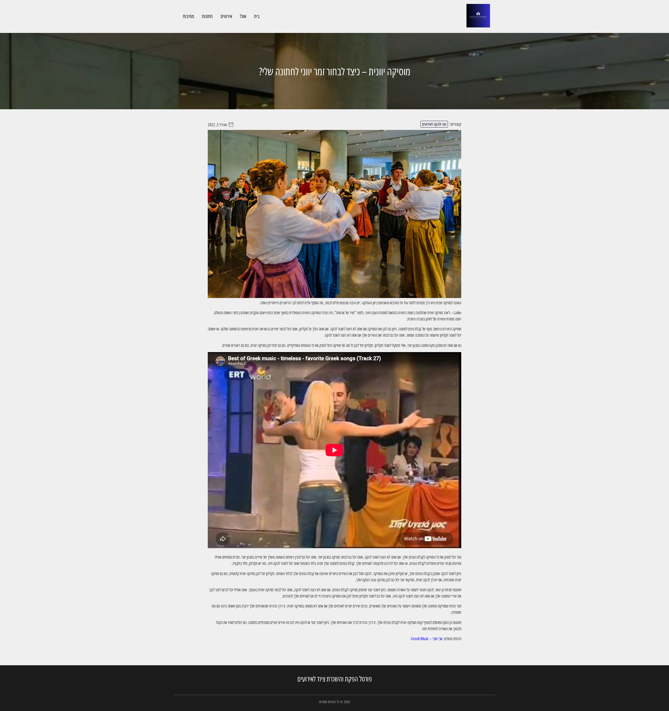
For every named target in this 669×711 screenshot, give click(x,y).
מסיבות (188, 16)
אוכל (243, 16)
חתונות (207, 16)
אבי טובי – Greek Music (426, 638)
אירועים (226, 16)
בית (256, 16)
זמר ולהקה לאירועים (434, 124)
